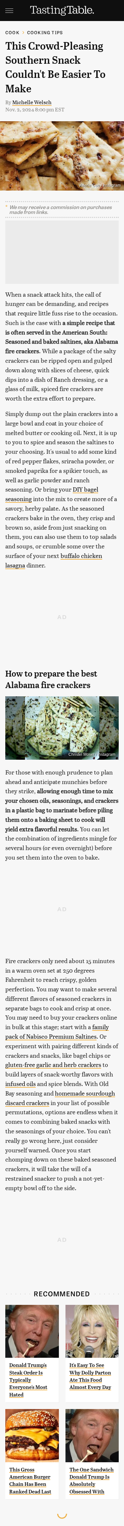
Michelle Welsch (32, 102)
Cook (12, 32)
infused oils (20, 1083)
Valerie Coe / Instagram (100, 185)
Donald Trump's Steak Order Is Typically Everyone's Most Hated (28, 1380)
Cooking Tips (45, 32)
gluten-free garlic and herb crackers (53, 1064)
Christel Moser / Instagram (91, 754)
